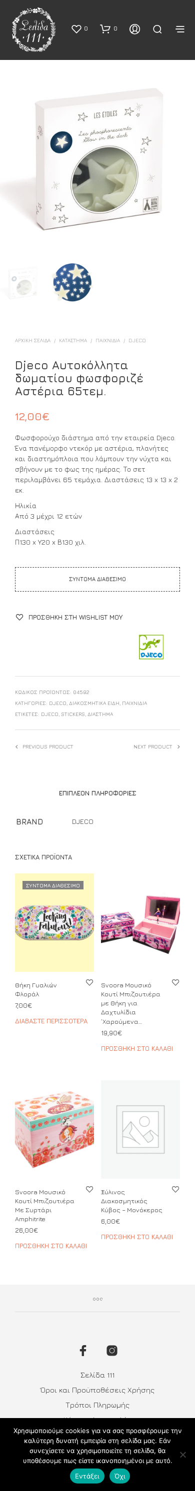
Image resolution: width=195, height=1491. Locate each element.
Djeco (49, 714)
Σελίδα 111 (97, 1375)
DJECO (137, 340)
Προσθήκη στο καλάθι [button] (137, 1048)
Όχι (120, 1476)
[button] (79, 28)
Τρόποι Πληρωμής (98, 1405)
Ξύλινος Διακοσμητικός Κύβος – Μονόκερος (131, 1200)
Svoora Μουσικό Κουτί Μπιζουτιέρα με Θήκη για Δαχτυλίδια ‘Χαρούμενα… (130, 1003)
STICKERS (73, 714)
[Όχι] (183, 1455)
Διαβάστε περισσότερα (51, 1021)
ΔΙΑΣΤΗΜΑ (100, 714)
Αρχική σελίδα (32, 340)
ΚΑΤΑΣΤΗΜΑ (73, 340)
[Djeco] (150, 648)
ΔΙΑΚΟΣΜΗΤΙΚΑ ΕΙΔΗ (94, 703)
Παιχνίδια (108, 340)
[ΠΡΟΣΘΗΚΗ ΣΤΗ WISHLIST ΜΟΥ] (89, 982)
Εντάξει (87, 1476)
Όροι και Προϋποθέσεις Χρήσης (97, 1390)
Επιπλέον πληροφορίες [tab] (97, 793)
